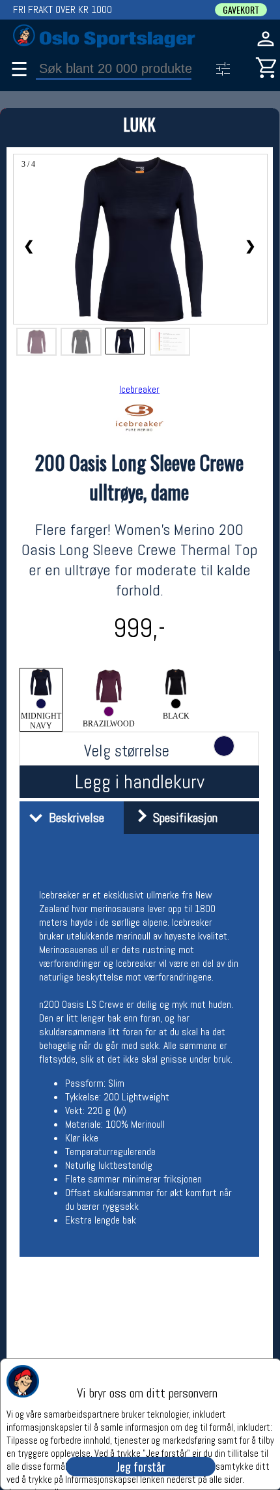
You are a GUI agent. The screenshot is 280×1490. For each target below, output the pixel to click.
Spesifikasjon (182, 817)
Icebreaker (139, 389)
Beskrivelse (73, 817)
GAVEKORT (241, 9)
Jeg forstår (140, 1466)
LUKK (139, 124)
